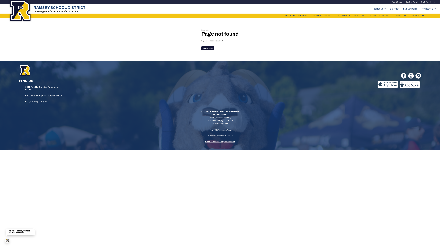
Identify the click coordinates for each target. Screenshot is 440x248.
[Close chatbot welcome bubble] (34, 229)
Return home (208, 48)
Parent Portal (397, 2)
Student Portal (412, 2)
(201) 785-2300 (33, 95)
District (395, 9)
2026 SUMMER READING (296, 16)
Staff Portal (426, 2)
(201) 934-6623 (54, 95)
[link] (410, 8)
